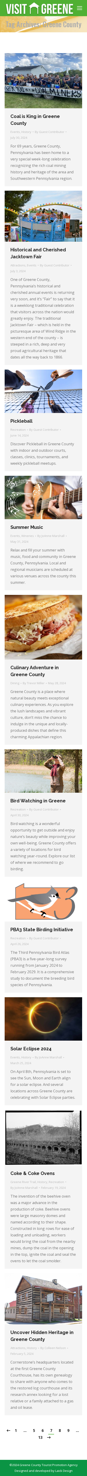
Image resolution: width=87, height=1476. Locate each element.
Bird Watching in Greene (38, 801)
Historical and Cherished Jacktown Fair (38, 253)
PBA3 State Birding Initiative (41, 929)
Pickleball (21, 421)
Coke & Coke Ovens (32, 1173)
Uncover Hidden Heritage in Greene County (42, 1336)
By (49, 132)
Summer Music (26, 527)
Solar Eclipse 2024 (31, 1048)
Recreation (18, 430)
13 (40, 1437)
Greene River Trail (23, 1182)
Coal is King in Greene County (35, 120)
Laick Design (64, 1471)
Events (15, 132)
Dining (14, 683)
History (26, 132)
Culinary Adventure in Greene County (34, 671)
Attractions (18, 265)
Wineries (27, 536)
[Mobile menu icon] (79, 8)
